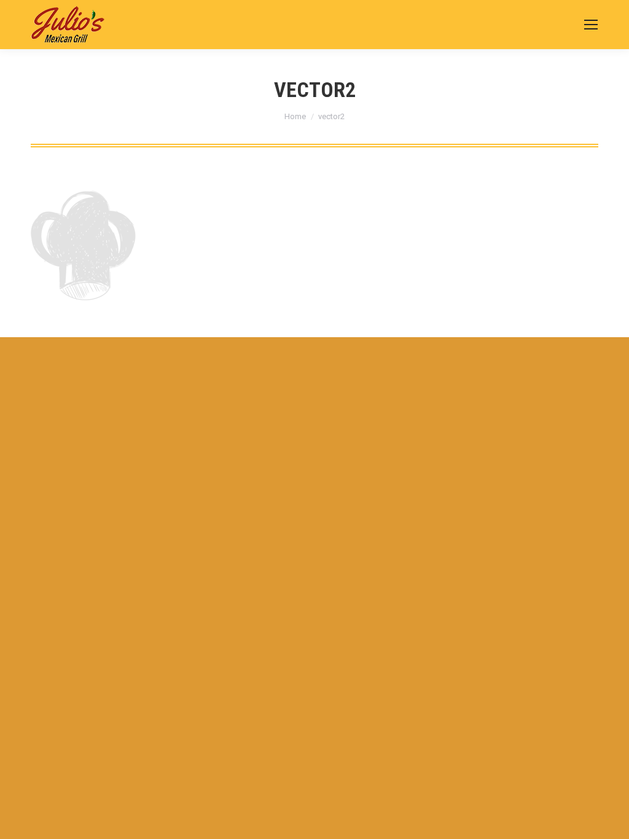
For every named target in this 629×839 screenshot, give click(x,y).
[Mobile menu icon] (591, 24)
